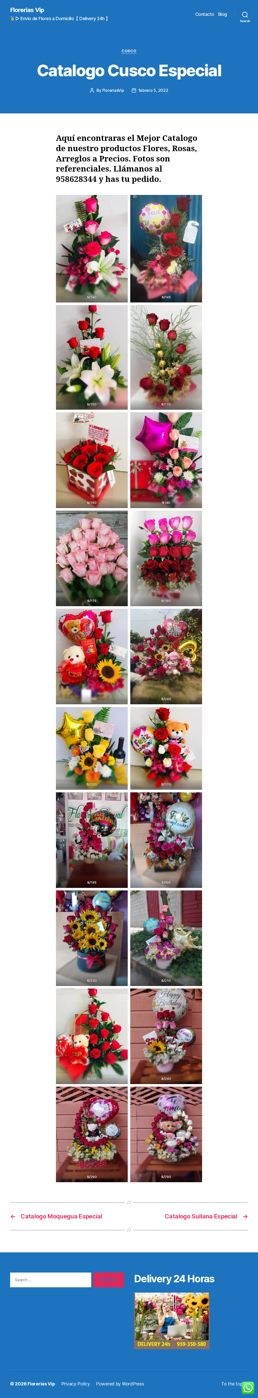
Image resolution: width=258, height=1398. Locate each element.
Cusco (129, 51)
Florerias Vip (27, 10)
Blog (222, 14)
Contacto (204, 14)
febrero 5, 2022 (153, 90)
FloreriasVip (113, 90)
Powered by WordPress (120, 1383)
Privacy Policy (75, 1383)
